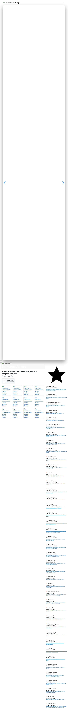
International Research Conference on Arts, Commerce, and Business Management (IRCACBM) (56, 652)
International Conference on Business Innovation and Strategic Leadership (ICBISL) (55, 692)
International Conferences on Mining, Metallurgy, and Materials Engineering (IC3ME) (55, 564)
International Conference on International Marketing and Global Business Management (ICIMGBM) (56, 595)
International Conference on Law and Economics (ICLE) (55, 499)
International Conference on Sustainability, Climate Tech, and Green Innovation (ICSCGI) (56, 548)
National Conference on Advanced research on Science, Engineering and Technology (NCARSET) (55, 603)
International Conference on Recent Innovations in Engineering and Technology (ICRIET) (55, 676)
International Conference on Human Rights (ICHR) (54, 413)
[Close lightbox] (1, 361)
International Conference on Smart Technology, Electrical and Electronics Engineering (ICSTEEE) (56, 556)
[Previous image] (1, 363)
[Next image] (11, 363)
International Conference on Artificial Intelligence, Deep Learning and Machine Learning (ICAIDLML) (56, 507)
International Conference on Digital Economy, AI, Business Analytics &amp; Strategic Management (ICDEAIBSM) (56, 707)
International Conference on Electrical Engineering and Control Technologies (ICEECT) (55, 444)
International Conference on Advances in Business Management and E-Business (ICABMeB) (55, 476)
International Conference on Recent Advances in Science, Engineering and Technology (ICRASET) (56, 532)
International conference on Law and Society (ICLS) (55, 420)
